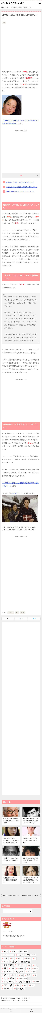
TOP (11, 998)
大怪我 (18, 965)
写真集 (6, 961)
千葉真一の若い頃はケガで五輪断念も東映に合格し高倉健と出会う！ (30, 821)
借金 (12, 958)
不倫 (5, 958)
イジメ (6, 951)
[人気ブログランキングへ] (7, 927)
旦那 (14, 975)
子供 (12, 968)
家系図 (36, 968)
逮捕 (24, 985)
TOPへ (31, 1011)
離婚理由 (7, 989)
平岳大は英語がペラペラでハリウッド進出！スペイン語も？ (12, 895)
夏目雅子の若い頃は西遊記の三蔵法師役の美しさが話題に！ (30, 860)
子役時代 (21, 968)
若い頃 (23, 612)
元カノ (20, 958)
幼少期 (19, 971)
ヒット (20, 955)
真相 (28, 982)
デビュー (9, 955)
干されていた (8, 972)
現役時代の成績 (22, 978)
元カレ (28, 958)
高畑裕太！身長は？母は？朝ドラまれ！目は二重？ (30, 840)
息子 (6, 975)
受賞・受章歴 (8, 965)
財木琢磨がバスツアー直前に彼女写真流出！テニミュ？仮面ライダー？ (30, 880)
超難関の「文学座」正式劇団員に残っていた (20, 182)
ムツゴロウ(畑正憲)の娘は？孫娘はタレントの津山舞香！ (10, 821)
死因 (28, 975)
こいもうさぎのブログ (12, 3)
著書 (18, 985)
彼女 (34, 972)
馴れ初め (19, 988)
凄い (17, 612)
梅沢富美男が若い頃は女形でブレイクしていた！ (10, 859)
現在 (12, 978)
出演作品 (25, 961)
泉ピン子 (15, 493)
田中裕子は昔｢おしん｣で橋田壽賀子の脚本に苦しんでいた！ (31, 895)
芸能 (4, 22)
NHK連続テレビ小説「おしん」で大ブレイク (20, 191)
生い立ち (9, 981)
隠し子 (32, 985)
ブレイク (10, 612)
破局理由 (36, 981)
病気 (20, 982)
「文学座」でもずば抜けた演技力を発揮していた (21, 187)
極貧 (22, 975)
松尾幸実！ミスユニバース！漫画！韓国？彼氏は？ (10, 880)
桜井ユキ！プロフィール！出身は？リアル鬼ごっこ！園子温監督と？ (10, 840)
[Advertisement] (21, 46)
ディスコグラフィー (19, 952)
